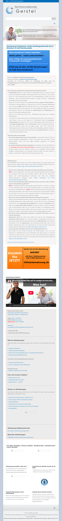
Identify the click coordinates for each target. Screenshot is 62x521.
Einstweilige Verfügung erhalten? (16, 379)
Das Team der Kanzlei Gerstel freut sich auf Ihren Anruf (21, 242)
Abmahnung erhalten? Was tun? (16, 466)
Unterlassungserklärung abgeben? (16, 350)
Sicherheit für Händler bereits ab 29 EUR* (43, 467)
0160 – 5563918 (20, 321)
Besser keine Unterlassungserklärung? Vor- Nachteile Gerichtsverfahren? (26, 352)
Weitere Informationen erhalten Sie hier (37, 227)
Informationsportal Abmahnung (15, 362)
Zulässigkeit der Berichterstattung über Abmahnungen (20, 437)
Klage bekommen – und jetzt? (15, 382)
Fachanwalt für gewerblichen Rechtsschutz (18, 312)
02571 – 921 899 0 (16, 318)
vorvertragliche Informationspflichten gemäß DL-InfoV (20, 327)
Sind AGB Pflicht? (12, 408)
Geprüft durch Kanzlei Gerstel (42, 492)
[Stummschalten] (51, 305)
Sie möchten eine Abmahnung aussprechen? (18, 430)
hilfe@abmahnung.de (16, 320)
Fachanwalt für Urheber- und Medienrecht (18, 314)
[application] (31, 293)
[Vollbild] (54, 305)
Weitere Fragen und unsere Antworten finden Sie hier (30, 166)
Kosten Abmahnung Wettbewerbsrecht (17, 355)
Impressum (10, 325)
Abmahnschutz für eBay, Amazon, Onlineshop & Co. (20, 397)
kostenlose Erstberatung (14, 348)
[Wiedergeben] (8, 305)
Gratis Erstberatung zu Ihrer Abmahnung (15, 492)
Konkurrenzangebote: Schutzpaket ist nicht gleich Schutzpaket (23, 406)
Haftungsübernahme (13, 401)
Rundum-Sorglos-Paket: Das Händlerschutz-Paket (20, 399)
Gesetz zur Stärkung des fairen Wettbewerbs (19, 364)
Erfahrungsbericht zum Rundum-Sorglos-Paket (19, 404)
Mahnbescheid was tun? (14, 377)
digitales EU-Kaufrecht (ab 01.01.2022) (17, 370)
